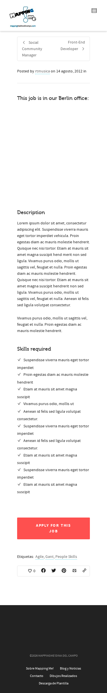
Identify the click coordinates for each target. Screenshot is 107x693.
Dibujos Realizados (63, 676)
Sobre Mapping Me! (40, 668)
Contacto (36, 676)
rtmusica (42, 71)
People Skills (66, 556)
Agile (39, 556)
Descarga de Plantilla (53, 683)
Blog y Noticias (70, 668)
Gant (49, 556)
